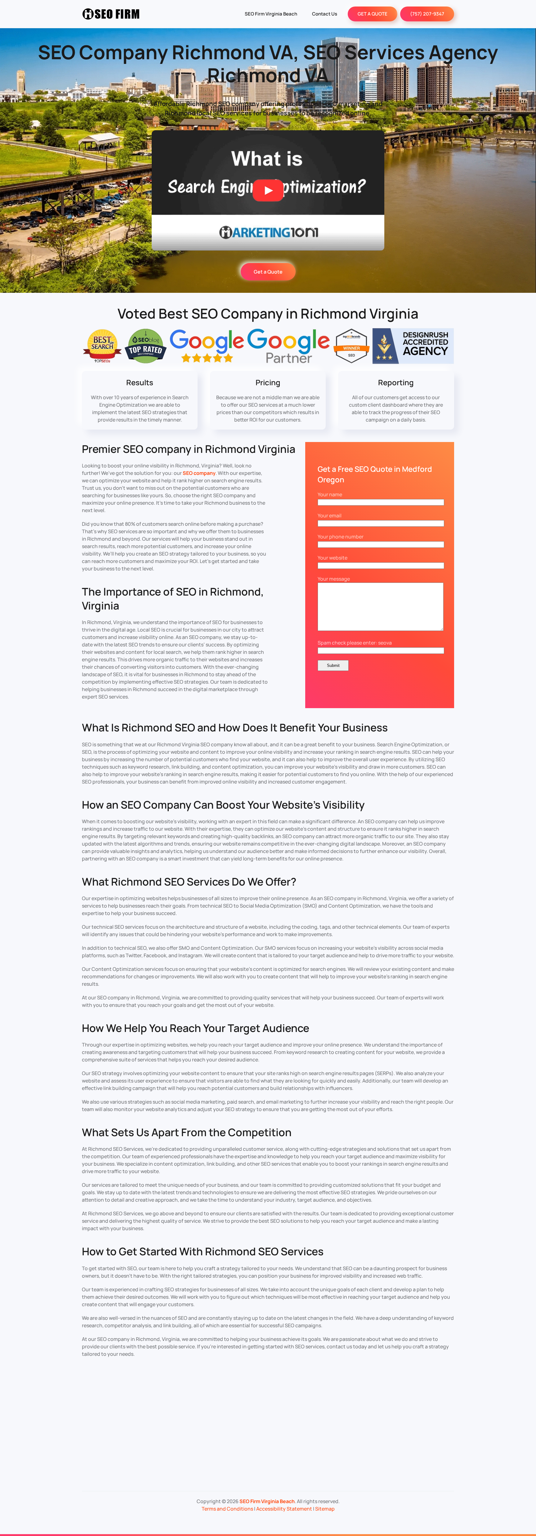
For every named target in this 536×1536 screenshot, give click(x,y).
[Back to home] (111, 14)
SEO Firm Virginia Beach (271, 14)
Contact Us (324, 14)
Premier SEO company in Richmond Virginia (188, 449)
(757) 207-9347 (427, 14)
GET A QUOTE (372, 14)
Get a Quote (268, 271)
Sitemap (325, 1508)
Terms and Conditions (227, 1508)
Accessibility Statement (284, 1508)
